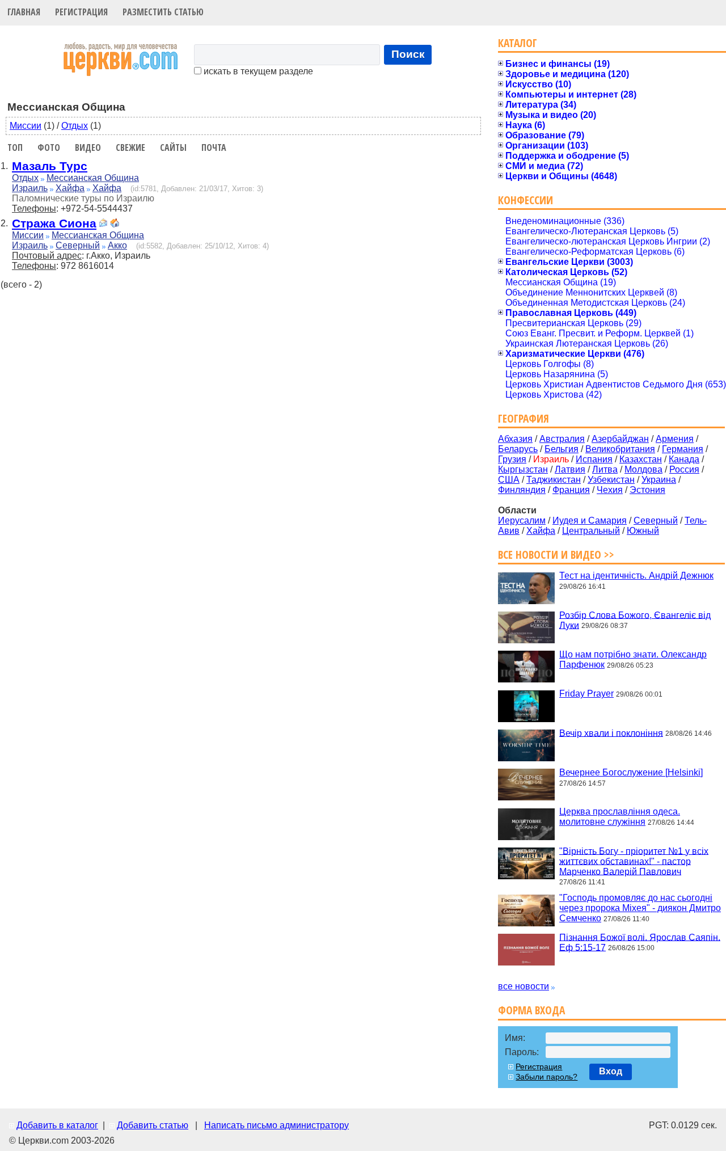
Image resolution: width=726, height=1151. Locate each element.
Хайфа (70, 188)
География (523, 418)
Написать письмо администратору (276, 1125)
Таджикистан (553, 479)
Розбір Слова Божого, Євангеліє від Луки (635, 620)
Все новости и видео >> (556, 554)
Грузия (512, 459)
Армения (675, 439)
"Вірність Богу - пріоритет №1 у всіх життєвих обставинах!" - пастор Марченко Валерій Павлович (633, 861)
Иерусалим (522, 520)
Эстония (647, 490)
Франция (571, 490)
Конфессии (525, 200)
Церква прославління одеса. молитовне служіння (619, 817)
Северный (78, 245)
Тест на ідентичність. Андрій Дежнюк (636, 575)
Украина (658, 479)
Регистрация (81, 12)
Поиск (408, 54)
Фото (48, 147)
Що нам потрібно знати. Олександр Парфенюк (633, 659)
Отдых (74, 125)
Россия (684, 469)
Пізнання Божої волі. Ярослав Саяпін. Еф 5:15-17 (639, 942)
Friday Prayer (586, 693)
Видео (88, 147)
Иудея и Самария (589, 520)
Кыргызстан (523, 469)
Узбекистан (611, 479)
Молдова (643, 469)
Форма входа (531, 1010)
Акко (117, 245)
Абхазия (515, 439)
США (509, 479)
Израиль (30, 188)
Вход (610, 1071)
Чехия (610, 490)
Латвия (570, 469)
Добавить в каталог (57, 1125)
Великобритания (620, 449)
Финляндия (522, 490)
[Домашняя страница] (114, 224)
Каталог (517, 42)
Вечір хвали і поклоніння (611, 732)
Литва (605, 469)
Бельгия (561, 449)
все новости (523, 986)
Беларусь (518, 449)
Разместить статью (163, 12)
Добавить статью (152, 1125)
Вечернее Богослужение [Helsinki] (631, 772)
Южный (643, 531)
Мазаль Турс (49, 165)
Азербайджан (620, 439)
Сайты (173, 147)
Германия (682, 449)
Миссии (25, 125)
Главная (23, 12)
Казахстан (640, 459)
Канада (684, 459)
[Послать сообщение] (103, 224)
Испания (594, 459)
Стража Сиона (54, 223)
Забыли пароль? (546, 1076)
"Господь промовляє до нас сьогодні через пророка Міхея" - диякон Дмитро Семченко (640, 908)
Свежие (130, 147)
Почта (213, 147)
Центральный (591, 531)
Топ (15, 147)
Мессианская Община (93, 178)
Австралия (562, 439)
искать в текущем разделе (257, 71)
